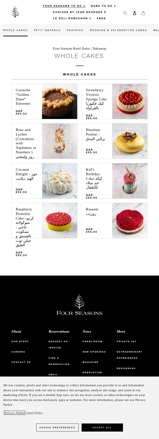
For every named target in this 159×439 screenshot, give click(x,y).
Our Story (20, 341)
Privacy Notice (14, 412)
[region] (79, 408)
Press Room (93, 341)
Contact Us (21, 362)
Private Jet (127, 341)
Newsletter (92, 372)
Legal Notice (34, 412)
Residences (126, 368)
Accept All (102, 427)
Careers (18, 351)
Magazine (91, 362)
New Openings (94, 351)
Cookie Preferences (57, 427)
